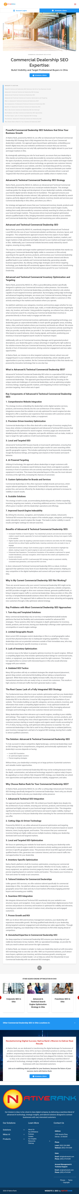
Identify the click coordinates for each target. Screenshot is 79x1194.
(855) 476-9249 (66, 1148)
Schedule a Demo (61, 10)
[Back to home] (9, 4)
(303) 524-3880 (64, 1145)
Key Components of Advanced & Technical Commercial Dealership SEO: (25, 104)
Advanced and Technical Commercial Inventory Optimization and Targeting (26, 98)
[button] (75, 4)
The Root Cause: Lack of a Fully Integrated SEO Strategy (21, 115)
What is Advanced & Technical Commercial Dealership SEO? (22, 101)
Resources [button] (31, 1141)
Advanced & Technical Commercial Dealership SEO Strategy (22, 92)
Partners (31, 1134)
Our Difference (33, 1132)
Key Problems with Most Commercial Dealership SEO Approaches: (23, 113)
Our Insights (32, 1139)
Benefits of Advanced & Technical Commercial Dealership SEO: (23, 107)
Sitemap (31, 1143)
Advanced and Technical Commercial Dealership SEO (20, 95)
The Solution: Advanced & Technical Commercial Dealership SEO (23, 118)
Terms (70, 1180)
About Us (31, 1129)
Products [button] (7, 1139)
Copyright (66, 1182)
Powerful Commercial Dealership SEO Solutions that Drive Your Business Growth (28, 89)
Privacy (62, 1180)
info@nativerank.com (67, 1156)
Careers (30, 1136)
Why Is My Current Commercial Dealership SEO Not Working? (22, 110)
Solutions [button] (7, 1130)
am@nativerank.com (67, 1170)
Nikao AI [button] (6, 1134)
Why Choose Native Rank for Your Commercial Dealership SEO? (23, 121)
